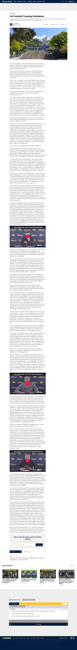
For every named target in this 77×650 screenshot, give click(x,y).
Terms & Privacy (32, 638)
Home (13, 638)
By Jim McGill (16, 23)
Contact (27, 638)
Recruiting (20, 1)
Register (66, 1)
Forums (14, 1)
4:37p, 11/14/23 (64, 609)
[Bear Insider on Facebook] (71, 638)
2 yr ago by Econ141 (22, 607)
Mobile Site (42, 638)
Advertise (20, 638)
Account (16, 638)
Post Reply (14, 603)
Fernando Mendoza (13, 559)
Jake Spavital (24, 557)
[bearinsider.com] (7, 2)
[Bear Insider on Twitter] (69, 638)
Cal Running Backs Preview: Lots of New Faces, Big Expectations (9, 581)
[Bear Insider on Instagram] (74, 638)
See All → (72, 565)
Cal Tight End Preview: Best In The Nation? (28, 580)
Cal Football (12, 13)
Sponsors (39, 1)
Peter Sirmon (18, 557)
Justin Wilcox (12, 557)
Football (24, 1)
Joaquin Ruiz (24, 582)
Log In (64, 1)
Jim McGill (5, 583)
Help (24, 638)
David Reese (21, 559)
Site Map (38, 638)
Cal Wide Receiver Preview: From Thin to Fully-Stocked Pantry (47, 581)
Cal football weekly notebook (33, 557)
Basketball (30, 1)
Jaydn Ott (42, 557)
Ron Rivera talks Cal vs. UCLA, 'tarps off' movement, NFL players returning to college (66, 581)
